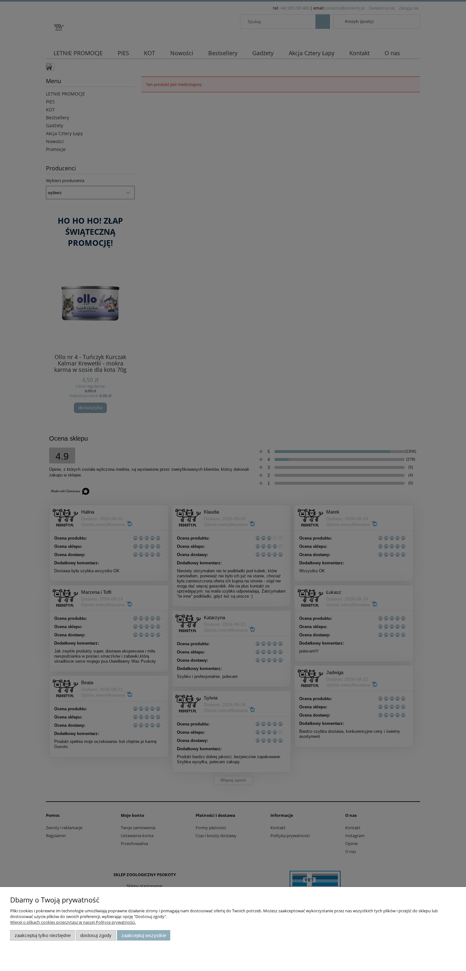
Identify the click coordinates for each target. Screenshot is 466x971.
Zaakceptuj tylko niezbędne (43, 935)
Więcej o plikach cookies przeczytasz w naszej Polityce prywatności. (73, 922)
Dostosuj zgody (96, 935)
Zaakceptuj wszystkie (143, 935)
